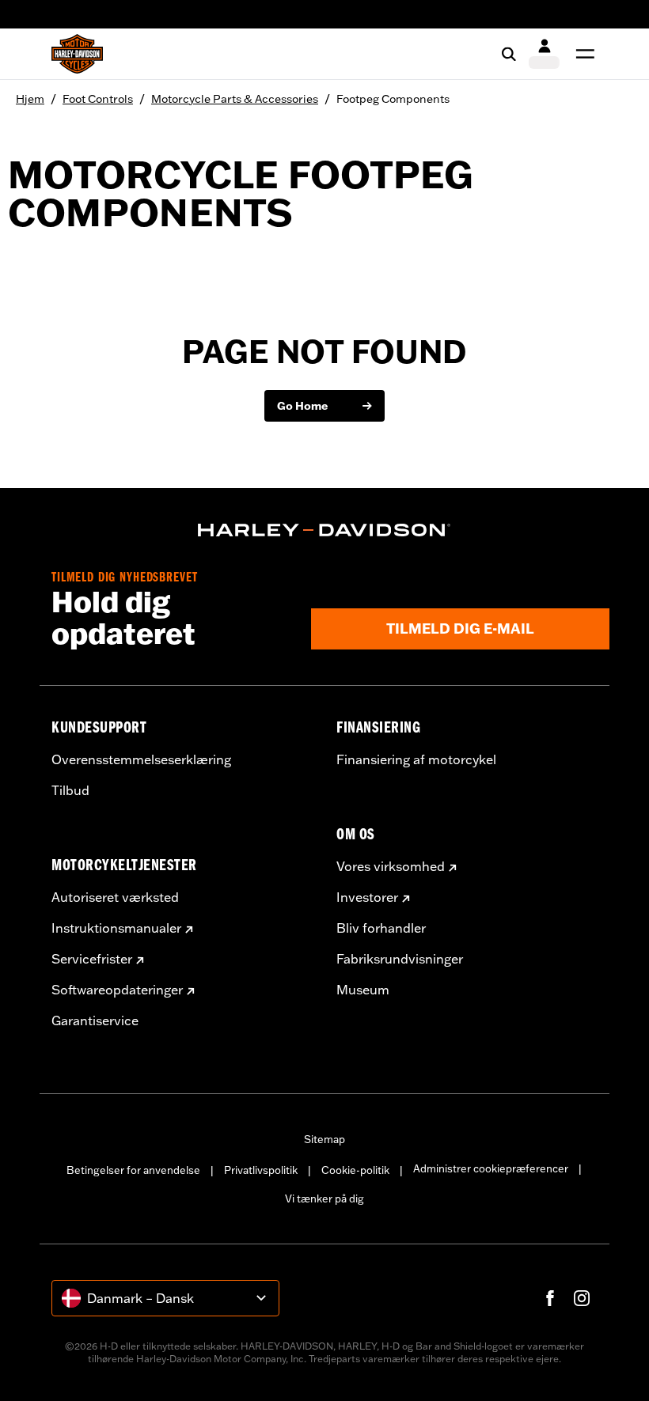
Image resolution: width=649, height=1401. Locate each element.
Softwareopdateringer (117, 990)
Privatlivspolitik (261, 1170)
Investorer (367, 897)
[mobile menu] (582, 53)
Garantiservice (95, 1020)
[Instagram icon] (581, 1298)
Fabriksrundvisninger (399, 959)
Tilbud (70, 790)
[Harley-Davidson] (324, 530)
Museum (362, 990)
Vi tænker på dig (324, 1198)
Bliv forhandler (381, 928)
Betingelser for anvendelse (133, 1170)
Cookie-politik (355, 1170)
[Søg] (508, 54)
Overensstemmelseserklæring (141, 759)
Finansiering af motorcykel (416, 759)
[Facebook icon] (550, 1298)
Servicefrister (91, 959)
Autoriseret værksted (115, 897)
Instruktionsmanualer (116, 928)
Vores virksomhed (390, 866)
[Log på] (544, 53)
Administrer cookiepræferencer (490, 1168)
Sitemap (324, 1139)
